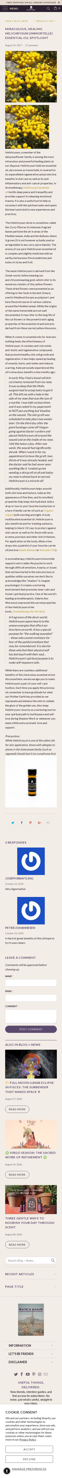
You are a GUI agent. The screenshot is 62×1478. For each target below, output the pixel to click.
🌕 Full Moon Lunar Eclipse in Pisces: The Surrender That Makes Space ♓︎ (29, 1087)
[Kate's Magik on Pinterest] (34, 1374)
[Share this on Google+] (39, 822)
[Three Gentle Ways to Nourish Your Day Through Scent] (31, 1213)
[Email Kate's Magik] (45, 1374)
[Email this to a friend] (48, 822)
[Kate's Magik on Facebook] (21, 1374)
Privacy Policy (27, 1439)
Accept (29, 1449)
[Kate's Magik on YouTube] (27, 1374)
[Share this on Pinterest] (30, 822)
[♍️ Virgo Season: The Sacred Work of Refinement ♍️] (31, 1147)
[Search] (48, 8)
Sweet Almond (27, 550)
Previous (41, 21)
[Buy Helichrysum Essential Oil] (31, 806)
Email (9, 991)
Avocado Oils (47, 550)
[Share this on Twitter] (13, 822)
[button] (6, 1471)
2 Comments (31, 45)
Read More (17, 1109)
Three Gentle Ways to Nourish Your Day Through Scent (29, 1222)
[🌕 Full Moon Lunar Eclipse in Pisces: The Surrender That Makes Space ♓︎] (31, 1077)
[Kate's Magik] (31, 8)
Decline (29, 1459)
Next (51, 21)
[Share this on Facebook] (21, 822)
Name (9, 976)
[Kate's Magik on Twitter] (15, 1374)
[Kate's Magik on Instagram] (39, 1374)
